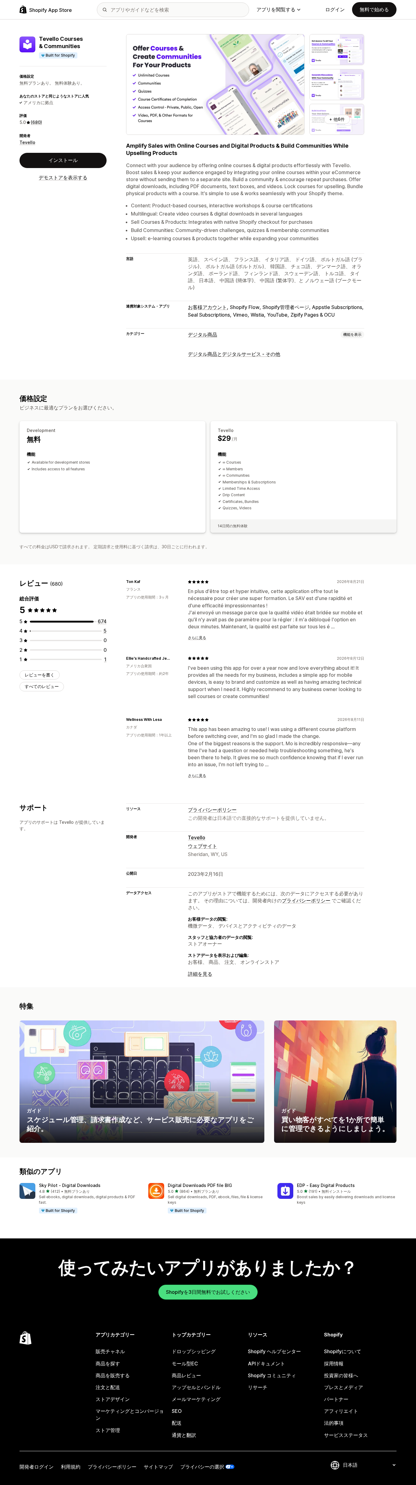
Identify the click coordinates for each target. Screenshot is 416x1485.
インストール (63, 160)
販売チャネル (110, 1351)
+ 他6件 (337, 119)
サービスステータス (346, 1435)
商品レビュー (186, 1375)
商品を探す (108, 1363)
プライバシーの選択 (202, 1467)
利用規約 (70, 1467)
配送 (177, 1423)
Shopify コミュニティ (272, 1375)
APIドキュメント (266, 1363)
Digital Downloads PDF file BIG (200, 1185)
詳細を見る (200, 974)
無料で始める (374, 9)
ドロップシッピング (194, 1351)
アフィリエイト (341, 1411)
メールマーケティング (196, 1399)
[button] (79, 1198)
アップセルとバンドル (196, 1387)
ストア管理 (108, 1430)
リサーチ (257, 1387)
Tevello (27, 142)
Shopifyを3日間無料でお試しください (208, 1292)
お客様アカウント (207, 307)
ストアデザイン (113, 1399)
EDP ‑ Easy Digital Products (326, 1185)
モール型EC (185, 1363)
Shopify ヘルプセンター (274, 1351)
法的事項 (334, 1423)
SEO (177, 1411)
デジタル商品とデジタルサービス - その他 (234, 354)
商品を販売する (113, 1375)
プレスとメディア (343, 1387)
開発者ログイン (36, 1467)
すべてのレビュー (42, 686)
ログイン (335, 9)
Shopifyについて (342, 1351)
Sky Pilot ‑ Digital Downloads (69, 1185)
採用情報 (334, 1363)
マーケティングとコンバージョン (130, 1414)
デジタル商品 (202, 335)
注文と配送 (108, 1387)
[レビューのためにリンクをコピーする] (143, 581)
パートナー (336, 1399)
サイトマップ (158, 1467)
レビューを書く (40, 674)
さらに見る (197, 637)
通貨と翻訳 (184, 1435)
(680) (36, 122)
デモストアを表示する (63, 177)
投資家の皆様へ (341, 1375)
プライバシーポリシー (212, 810)
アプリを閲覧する (275, 9)
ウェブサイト (202, 846)
